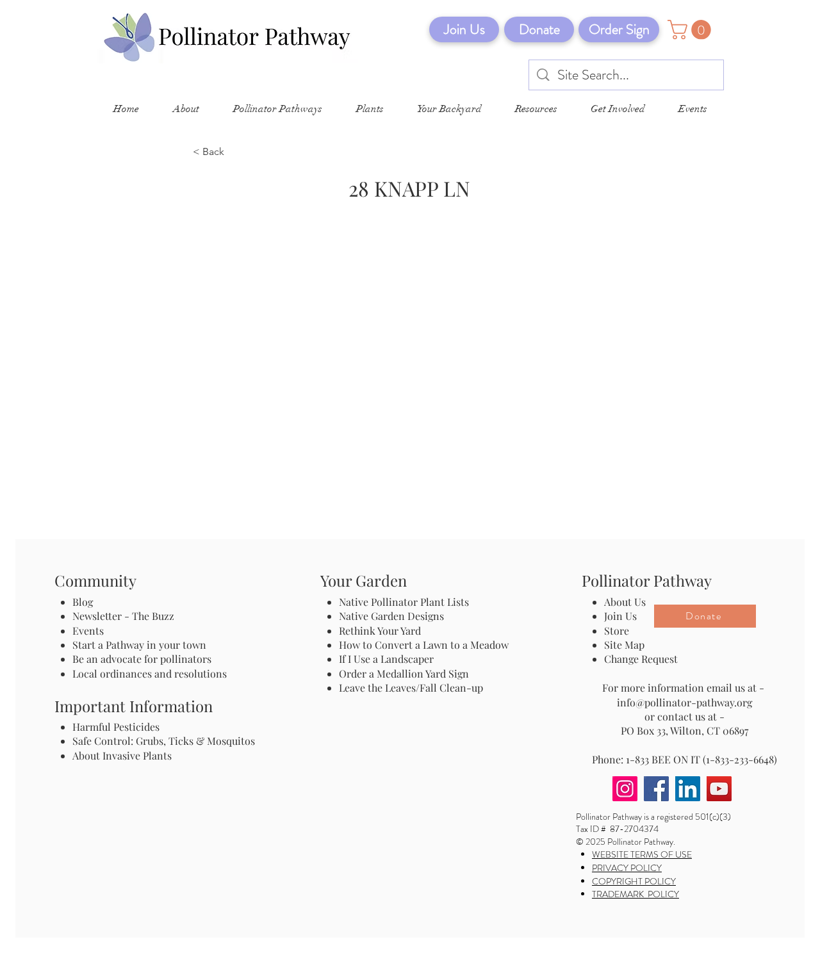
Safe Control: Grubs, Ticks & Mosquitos (163, 740)
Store (616, 630)
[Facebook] (656, 788)
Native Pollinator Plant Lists (404, 601)
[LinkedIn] (687, 788)
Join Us (620, 616)
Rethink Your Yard (380, 630)
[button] (692, 30)
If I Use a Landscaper (386, 658)
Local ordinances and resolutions (149, 673)
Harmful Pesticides (116, 726)
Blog (85, 601)
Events (88, 630)
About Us (625, 601)
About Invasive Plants (122, 755)
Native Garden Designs (391, 616)
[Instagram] (624, 788)
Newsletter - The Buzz (123, 616)
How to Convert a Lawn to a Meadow (424, 644)
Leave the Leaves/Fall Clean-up (411, 687)
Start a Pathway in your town (139, 644)
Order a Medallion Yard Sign (404, 673)
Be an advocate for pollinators (141, 658)
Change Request (641, 658)
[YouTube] (719, 788)
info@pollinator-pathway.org (684, 702)
